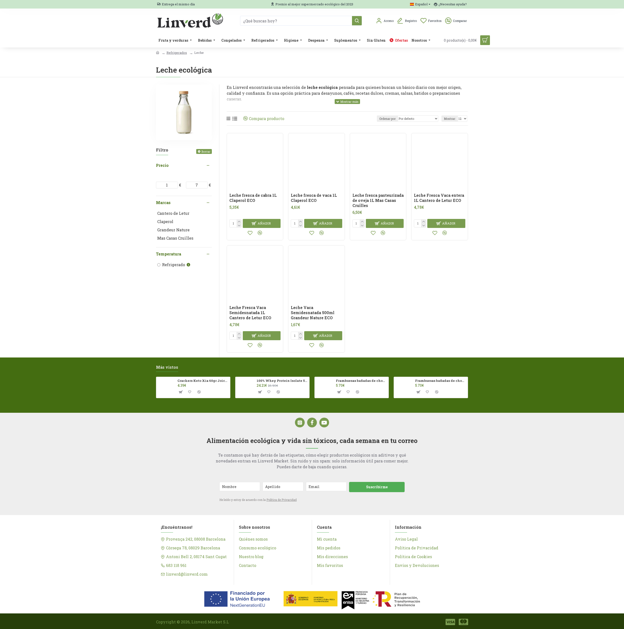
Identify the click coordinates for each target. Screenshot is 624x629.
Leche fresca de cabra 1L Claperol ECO (253, 198)
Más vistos (167, 367)
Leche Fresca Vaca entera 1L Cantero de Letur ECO (439, 198)
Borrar (205, 151)
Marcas (163, 202)
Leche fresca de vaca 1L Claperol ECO (314, 198)
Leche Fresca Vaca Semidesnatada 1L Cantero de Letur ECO (250, 312)
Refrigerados (176, 52)
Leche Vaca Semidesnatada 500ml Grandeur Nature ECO (312, 312)
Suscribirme (377, 487)
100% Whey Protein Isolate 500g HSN (282, 381)
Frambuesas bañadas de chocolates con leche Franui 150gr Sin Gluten (361, 381)
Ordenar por (387, 119)
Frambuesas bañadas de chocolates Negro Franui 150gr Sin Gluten (440, 381)
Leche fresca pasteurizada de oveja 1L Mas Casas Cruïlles (378, 200)
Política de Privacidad (281, 500)
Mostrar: (450, 119)
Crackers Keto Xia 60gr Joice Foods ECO (202, 381)
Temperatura (168, 253)
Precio (162, 165)
